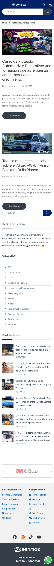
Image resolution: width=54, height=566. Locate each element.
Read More (14, 115)
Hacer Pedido (38, 504)
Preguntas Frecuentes (18, 309)
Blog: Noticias (8, 508)
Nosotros (6, 513)
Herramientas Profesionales (21, 288)
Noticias (12, 303)
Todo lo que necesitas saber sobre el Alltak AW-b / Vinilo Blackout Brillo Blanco (25, 165)
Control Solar (14, 272)
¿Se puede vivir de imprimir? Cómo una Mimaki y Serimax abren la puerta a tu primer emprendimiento (33, 419)
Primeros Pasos (15, 314)
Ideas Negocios (9, 86)
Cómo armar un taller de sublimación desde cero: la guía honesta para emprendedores (33, 350)
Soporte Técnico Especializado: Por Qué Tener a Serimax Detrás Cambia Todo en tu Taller (33, 402)
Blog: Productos (10, 504)
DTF (10, 277)
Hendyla (35, 499)
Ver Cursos (37, 513)
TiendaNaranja (38, 494)
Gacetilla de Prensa (17, 283)
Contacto (6, 518)
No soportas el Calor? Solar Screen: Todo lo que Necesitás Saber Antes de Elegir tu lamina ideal (32, 367)
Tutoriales (13, 324)
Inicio (4, 22)
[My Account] (43, 5)
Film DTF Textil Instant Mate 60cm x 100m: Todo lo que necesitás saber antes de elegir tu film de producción (33, 436)
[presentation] (51, 471)
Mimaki (11, 298)
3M (9, 267)
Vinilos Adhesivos (10, 499)
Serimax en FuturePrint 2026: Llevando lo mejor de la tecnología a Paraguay (33, 384)
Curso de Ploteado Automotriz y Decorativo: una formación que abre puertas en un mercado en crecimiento (26, 70)
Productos (7, 176)
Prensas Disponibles (12, 494)
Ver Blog (35, 522)
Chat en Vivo (38, 518)
